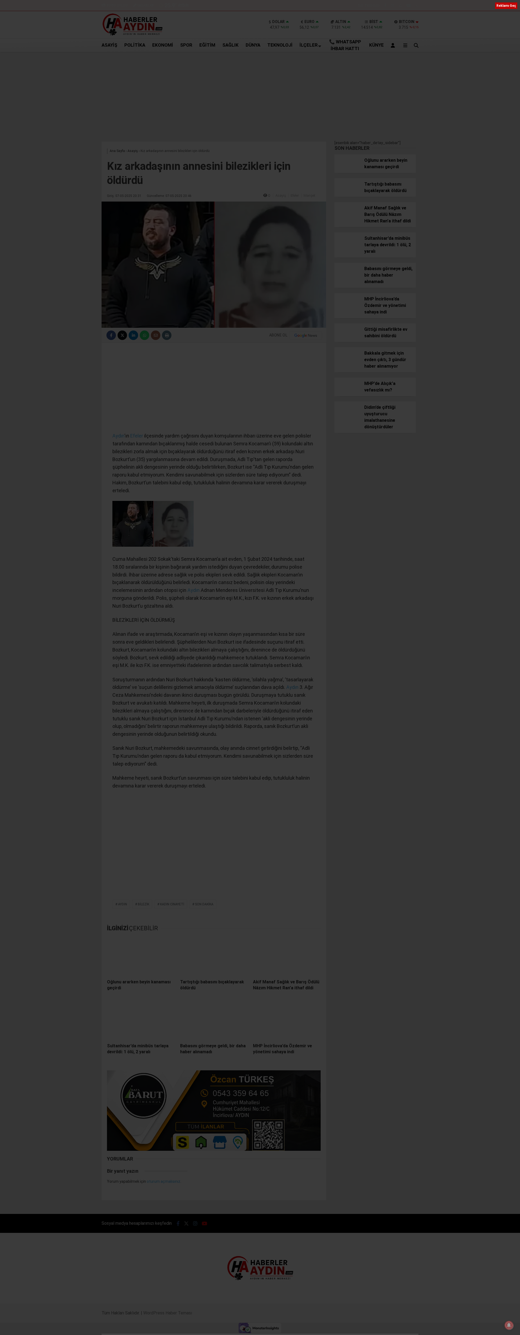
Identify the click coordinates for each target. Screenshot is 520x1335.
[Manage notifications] (509, 1325)
